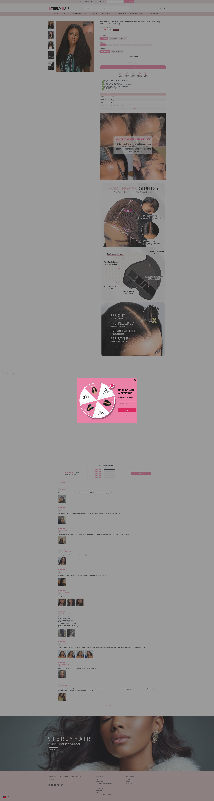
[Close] (135, 380)
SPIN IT (127, 410)
